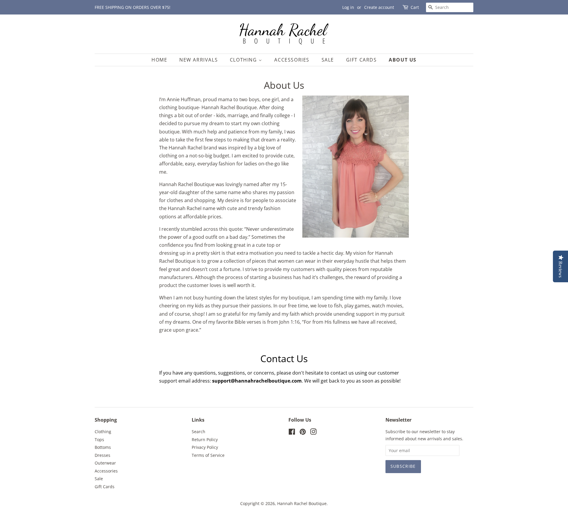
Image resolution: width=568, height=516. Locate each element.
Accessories (291, 60)
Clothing (244, 60)
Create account (379, 7)
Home (159, 60)
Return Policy (205, 439)
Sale (328, 60)
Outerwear (105, 463)
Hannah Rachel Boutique (302, 503)
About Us (403, 60)
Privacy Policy (205, 447)
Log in (348, 7)
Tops (99, 439)
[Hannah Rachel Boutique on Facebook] (291, 433)
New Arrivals (198, 60)
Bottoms (103, 447)
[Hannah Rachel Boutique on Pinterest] (302, 433)
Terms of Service (208, 455)
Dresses (102, 455)
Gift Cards (361, 60)
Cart (415, 7)
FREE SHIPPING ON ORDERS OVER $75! (132, 7)
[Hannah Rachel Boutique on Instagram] (313, 433)
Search (198, 431)
